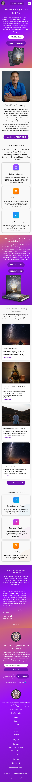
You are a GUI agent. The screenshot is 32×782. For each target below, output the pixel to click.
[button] (29, 3)
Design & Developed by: (16, 778)
